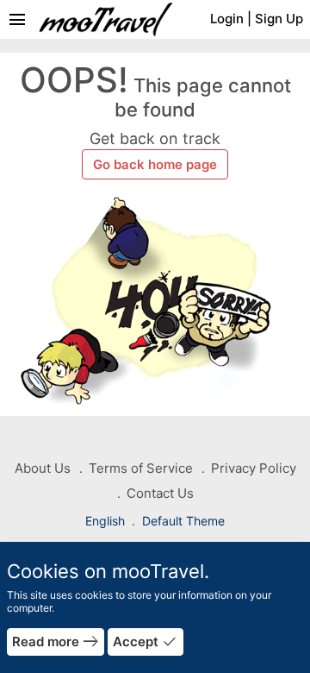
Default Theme (183, 520)
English (106, 520)
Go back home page (155, 164)
